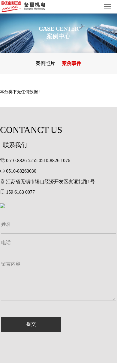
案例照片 (45, 63)
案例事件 (71, 63)
